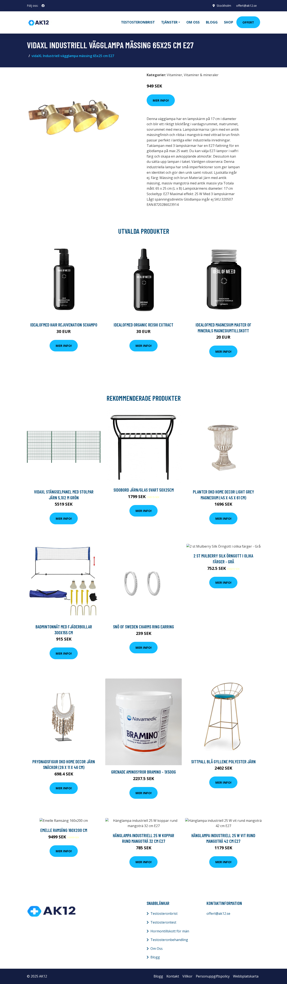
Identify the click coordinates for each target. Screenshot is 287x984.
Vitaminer (174, 75)
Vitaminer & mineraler (201, 75)
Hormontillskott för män (169, 931)
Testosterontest (163, 922)
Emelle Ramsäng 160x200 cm (63, 830)
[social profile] (43, 6)
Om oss (193, 22)
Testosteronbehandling (169, 939)
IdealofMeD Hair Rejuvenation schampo (63, 324)
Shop (228, 22)
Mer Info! (161, 100)
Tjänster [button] (169, 22)
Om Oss (156, 948)
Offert (248, 22)
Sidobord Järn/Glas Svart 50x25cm (143, 489)
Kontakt (172, 976)
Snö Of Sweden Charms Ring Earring (143, 626)
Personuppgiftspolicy (213, 976)
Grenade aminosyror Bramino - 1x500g (143, 771)
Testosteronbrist (138, 22)
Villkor (187, 976)
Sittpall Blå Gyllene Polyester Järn (223, 761)
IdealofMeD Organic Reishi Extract (143, 324)
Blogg (212, 22)
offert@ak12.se (246, 6)
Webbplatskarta (245, 976)
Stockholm (224, 6)
